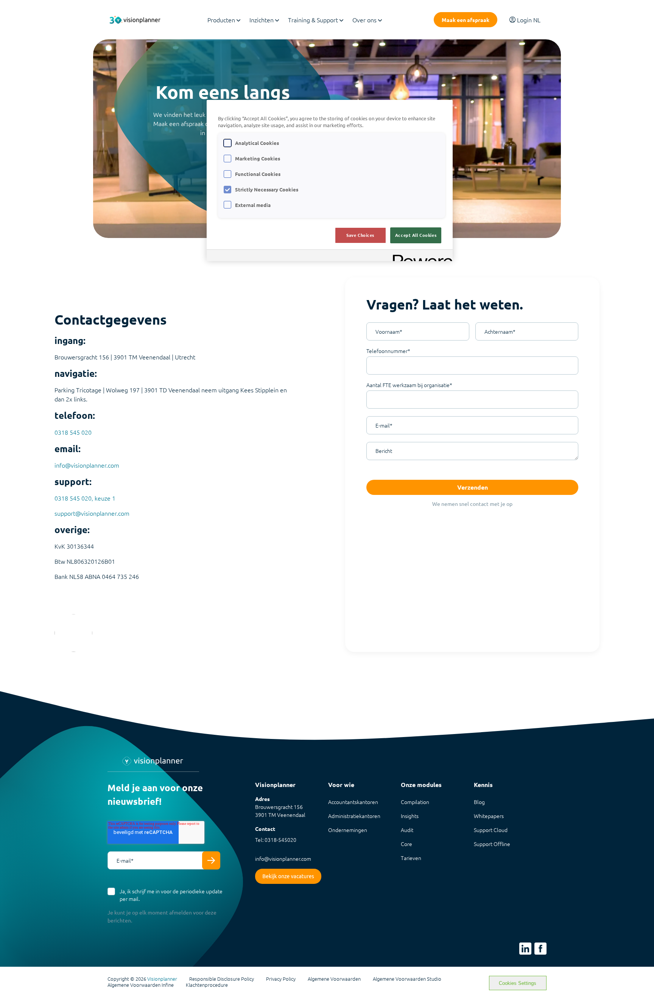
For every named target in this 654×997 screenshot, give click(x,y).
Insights (410, 816)
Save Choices (360, 235)
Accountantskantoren (353, 802)
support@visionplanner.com (91, 513)
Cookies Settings (517, 983)
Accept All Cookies (415, 235)
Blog (479, 802)
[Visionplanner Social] (525, 949)
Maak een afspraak (465, 19)
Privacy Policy (281, 979)
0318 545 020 (73, 432)
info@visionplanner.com (86, 465)
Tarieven (411, 858)
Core (406, 844)
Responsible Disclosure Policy (221, 979)
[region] (330, 180)
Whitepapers (489, 816)
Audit (407, 830)
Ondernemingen (347, 830)
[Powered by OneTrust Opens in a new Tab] (420, 256)
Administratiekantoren (354, 816)
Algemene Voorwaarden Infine (140, 985)
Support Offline (492, 844)
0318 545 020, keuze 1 (84, 498)
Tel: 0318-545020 (275, 839)
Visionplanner (162, 978)
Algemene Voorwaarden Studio (407, 979)
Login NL (528, 20)
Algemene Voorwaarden (334, 979)
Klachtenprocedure (207, 985)
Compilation (415, 802)
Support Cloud (491, 830)
